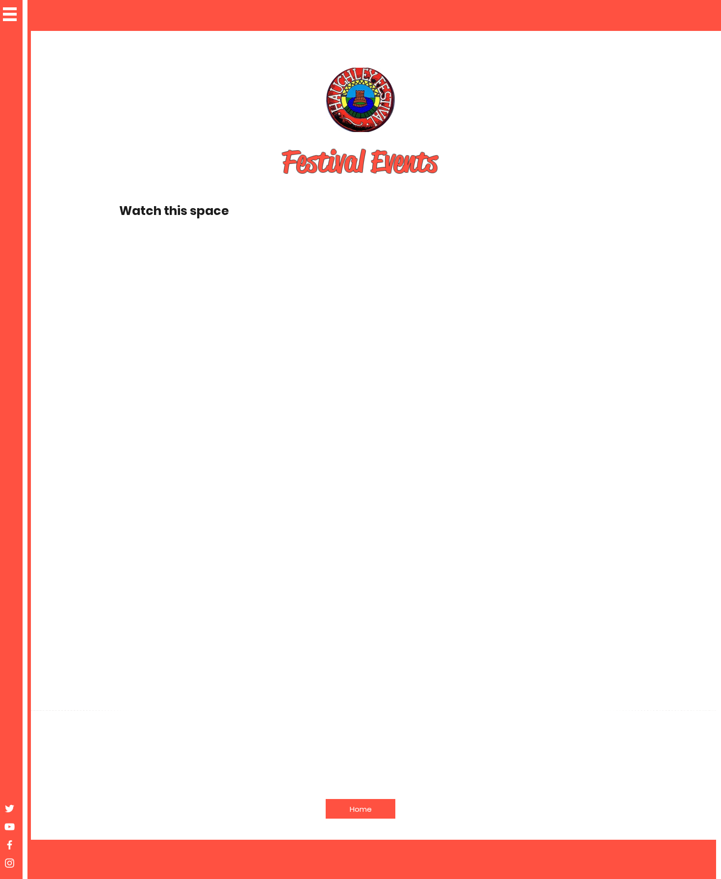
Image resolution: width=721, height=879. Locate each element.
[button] (10, 14)
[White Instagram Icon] (9, 863)
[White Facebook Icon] (9, 845)
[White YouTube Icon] (9, 827)
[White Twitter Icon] (9, 808)
